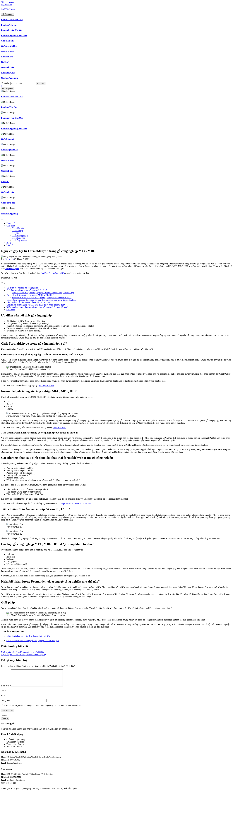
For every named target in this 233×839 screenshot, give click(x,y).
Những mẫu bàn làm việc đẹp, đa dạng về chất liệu (28, 636)
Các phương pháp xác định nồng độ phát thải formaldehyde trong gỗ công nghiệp (41, 300)
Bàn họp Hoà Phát (46, 385)
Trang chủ (10, 223)
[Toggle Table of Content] (3, 283)
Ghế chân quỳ (7, 41)
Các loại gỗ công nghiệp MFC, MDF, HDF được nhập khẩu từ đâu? (35, 305)
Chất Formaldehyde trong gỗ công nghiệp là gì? (26, 290)
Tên (3, 690)
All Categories (7, 14)
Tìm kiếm (40, 83)
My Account (6, 5)
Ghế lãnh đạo (7, 57)
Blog (8, 243)
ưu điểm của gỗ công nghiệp (52, 273)
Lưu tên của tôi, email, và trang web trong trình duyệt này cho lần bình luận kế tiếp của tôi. (43, 705)
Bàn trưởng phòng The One (14, 35)
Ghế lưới (5, 62)
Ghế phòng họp (8, 72)
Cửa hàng (10, 226)
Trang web (5, 700)
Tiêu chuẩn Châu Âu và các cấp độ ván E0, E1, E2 (28, 302)
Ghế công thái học (9, 46)
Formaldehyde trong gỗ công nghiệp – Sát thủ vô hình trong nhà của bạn (43, 292)
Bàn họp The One (9, 25)
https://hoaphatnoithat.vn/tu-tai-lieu (76, 503)
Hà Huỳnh (9, 259)
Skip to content (7, 2)
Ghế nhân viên (7, 67)
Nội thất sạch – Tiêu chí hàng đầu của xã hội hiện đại (23, 654)
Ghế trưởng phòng (9, 78)
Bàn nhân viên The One (12, 30)
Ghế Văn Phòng (8, 9)
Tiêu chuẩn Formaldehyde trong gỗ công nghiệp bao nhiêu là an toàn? (41, 297)
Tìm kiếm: (5, 83)
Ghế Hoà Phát (7, 51)
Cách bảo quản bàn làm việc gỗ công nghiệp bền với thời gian (32, 640)
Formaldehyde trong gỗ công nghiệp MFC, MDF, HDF (30, 295)
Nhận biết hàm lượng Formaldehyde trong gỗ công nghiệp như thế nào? (37, 307)
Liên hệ (9, 245)
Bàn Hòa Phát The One (12, 19)
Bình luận (6, 686)
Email (4, 695)
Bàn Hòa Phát (59, 427)
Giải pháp (10, 309)
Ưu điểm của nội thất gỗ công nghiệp (22, 288)
